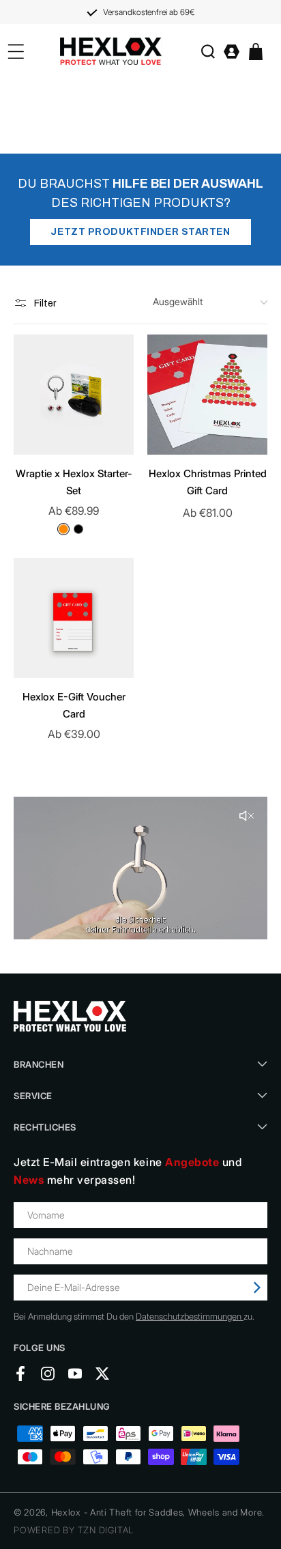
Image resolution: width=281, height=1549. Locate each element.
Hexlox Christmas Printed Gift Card (208, 482)
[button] (208, 51)
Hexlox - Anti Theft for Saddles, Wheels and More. (158, 1512)
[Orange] (63, 529)
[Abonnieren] (257, 1288)
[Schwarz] (78, 529)
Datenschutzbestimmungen (189, 1316)
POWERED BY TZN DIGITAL (74, 1529)
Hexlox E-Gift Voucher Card (74, 705)
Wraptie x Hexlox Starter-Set (74, 482)
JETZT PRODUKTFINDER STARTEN (140, 232)
